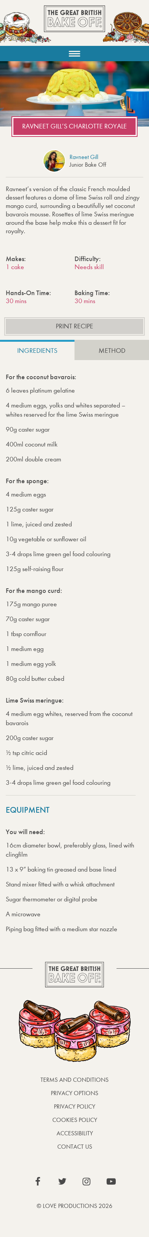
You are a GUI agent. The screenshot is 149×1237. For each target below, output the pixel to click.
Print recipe (74, 326)
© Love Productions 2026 (74, 1205)
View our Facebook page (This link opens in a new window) (37, 1181)
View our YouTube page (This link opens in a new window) (111, 1181)
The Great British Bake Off (74, 25)
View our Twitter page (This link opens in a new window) (62, 1181)
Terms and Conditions (74, 1079)
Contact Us (74, 1146)
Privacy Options (74, 1093)
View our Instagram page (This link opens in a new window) (86, 1181)
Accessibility (75, 1133)
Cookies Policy (74, 1119)
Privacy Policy (74, 1106)
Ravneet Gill (84, 157)
